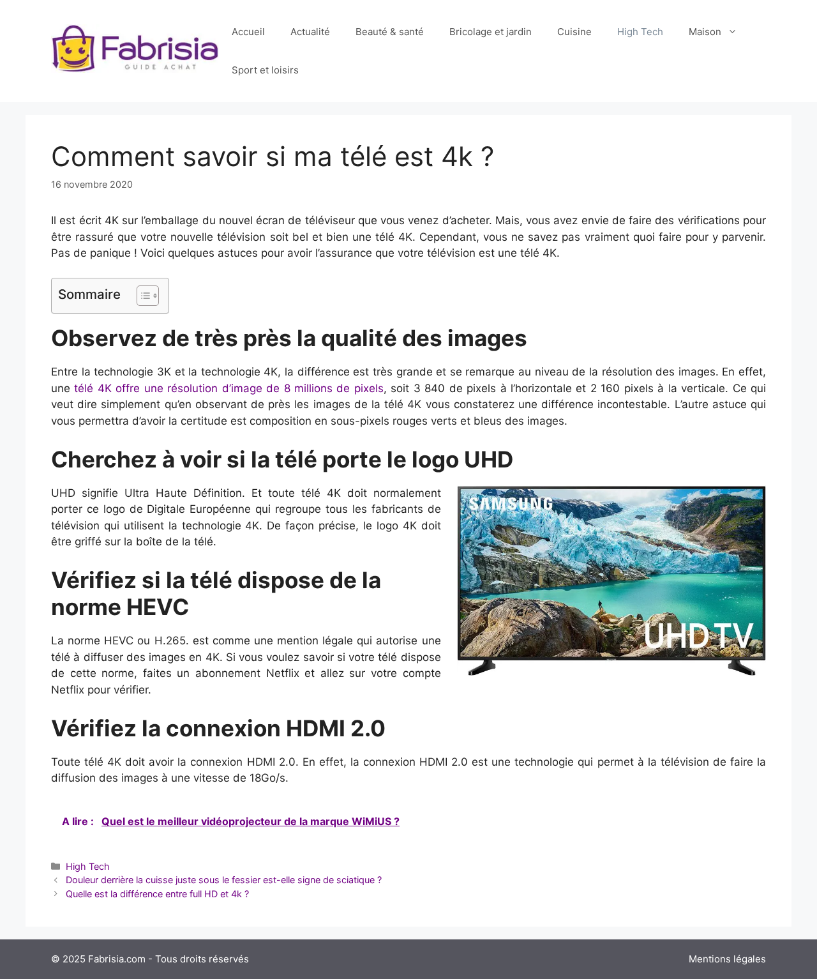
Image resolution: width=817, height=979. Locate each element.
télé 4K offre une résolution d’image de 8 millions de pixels (228, 388)
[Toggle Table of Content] (141, 296)
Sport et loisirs (265, 70)
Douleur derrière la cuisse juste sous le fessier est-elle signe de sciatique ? (224, 879)
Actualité (310, 32)
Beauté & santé (390, 32)
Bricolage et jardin (490, 32)
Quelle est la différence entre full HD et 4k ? (158, 893)
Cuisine (574, 32)
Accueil (248, 32)
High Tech (640, 32)
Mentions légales (727, 959)
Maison (705, 32)
